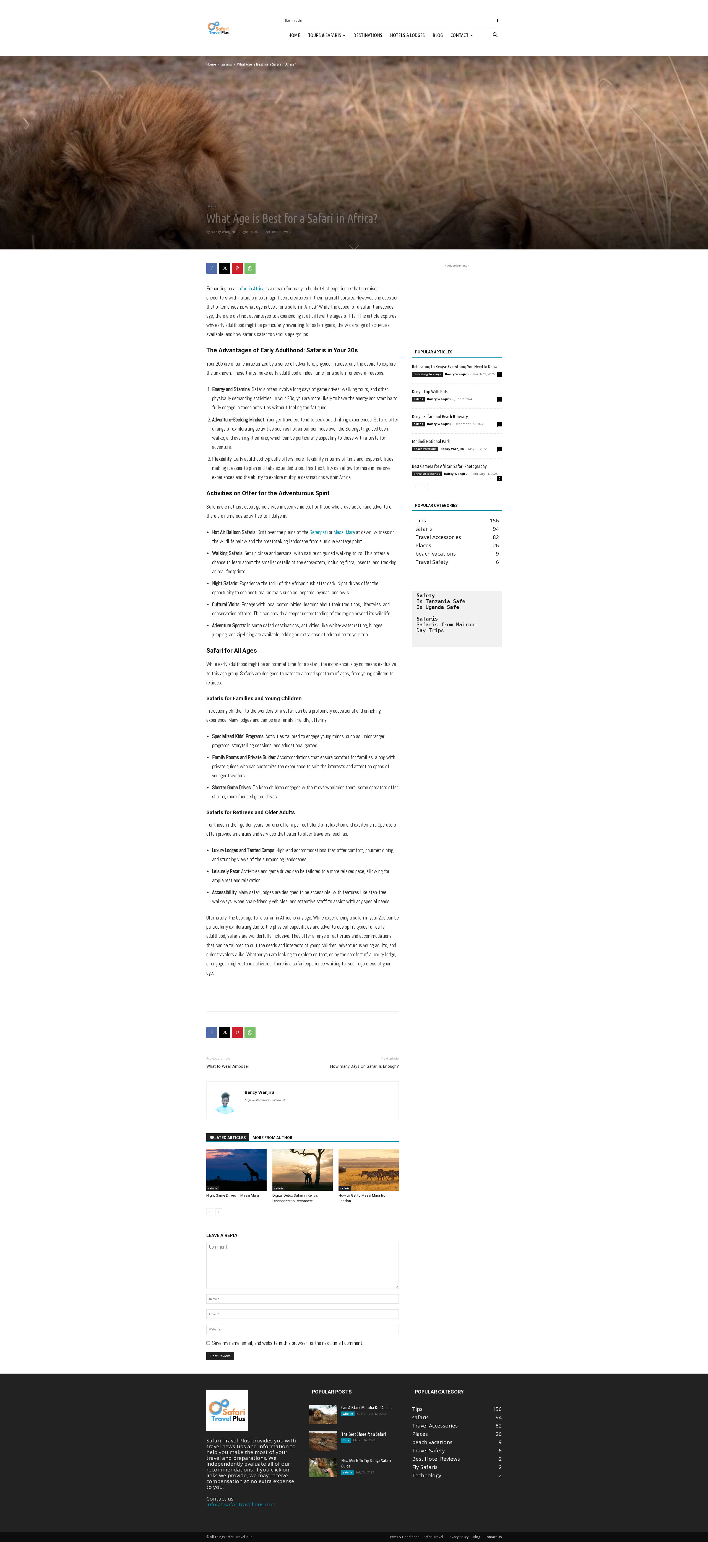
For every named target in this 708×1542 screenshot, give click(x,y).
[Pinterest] (237, 268)
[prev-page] (209, 1211)
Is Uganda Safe (438, 607)
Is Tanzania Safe (441, 601)
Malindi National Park (431, 441)
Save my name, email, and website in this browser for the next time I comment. (287, 1343)
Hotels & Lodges (407, 35)
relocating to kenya (427, 374)
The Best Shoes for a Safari (363, 1434)
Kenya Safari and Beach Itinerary (440, 416)
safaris (226, 64)
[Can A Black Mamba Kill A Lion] (323, 1414)
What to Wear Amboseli (227, 1066)
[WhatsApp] (250, 268)
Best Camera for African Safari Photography (449, 466)
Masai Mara (344, 532)
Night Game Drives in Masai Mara (232, 1195)
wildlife (348, 1414)
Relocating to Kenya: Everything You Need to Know (455, 366)
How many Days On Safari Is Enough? (364, 1066)
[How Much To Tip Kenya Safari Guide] (323, 1467)
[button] (495, 35)
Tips (346, 1440)
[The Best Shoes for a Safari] (323, 1441)
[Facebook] (497, 20)
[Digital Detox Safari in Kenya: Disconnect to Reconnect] (302, 1170)
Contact (459, 35)
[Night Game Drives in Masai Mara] (236, 1170)
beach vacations (425, 449)
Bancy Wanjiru (223, 232)
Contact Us (493, 1537)
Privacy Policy (457, 1537)
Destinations (367, 35)
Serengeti (318, 532)
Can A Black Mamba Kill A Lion (366, 1407)
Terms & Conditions (403, 1537)
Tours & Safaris (324, 35)
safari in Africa (250, 288)
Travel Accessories (427, 474)
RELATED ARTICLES (228, 1137)
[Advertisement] (302, 992)
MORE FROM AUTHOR (272, 1137)
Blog (438, 35)
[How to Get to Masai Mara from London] (369, 1170)
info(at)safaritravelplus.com (240, 1504)
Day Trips (430, 630)
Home (294, 35)
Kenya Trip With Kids (429, 391)
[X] (224, 268)
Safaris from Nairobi (447, 624)
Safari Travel (433, 1537)
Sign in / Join (293, 20)
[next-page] (218, 1211)
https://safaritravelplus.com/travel (264, 1100)
